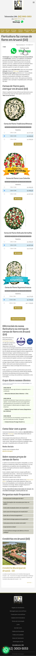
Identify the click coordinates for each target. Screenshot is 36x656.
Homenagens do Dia (18, 641)
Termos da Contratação (18, 621)
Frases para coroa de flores (18, 614)
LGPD (18, 624)
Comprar (18, 144)
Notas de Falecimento (18, 638)
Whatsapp (16, 71)
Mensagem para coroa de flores (18, 611)
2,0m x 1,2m (12, 303)
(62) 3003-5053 (24, 17)
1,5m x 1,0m (13, 139)
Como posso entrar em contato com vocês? (14, 523)
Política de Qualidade (18, 635)
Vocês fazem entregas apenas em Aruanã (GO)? (15, 519)
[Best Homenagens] (18, 7)
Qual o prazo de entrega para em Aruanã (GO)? (15, 511)
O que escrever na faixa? (9, 527)
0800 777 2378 (19, 19)
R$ (30, 133)
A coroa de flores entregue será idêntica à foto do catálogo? (16, 531)
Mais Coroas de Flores (18, 319)
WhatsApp (11, 433)
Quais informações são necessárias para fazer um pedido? (16, 503)
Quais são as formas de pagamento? (12, 515)
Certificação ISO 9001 (8, 341)
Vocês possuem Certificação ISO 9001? (13, 498)
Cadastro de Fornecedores (18, 618)
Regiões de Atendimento (18, 607)
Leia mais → (30, 582)
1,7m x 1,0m (12, 299)
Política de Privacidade (18, 631)
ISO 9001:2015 (18, 628)
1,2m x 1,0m (13, 136)
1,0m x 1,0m (13, 132)
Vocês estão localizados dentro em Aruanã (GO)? (16, 508)
